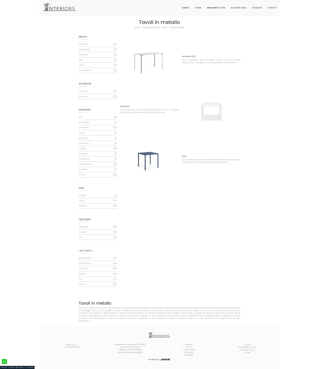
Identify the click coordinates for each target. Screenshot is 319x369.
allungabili (97, 226)
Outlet (247, 352)
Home (137, 27)
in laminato (97, 143)
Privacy (4, 367)
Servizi (189, 347)
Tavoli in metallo (176, 27)
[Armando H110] (149, 59)
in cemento (97, 122)
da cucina (97, 91)
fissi (97, 237)
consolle (97, 232)
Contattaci (189, 352)
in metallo (97, 169)
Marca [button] (83, 36)
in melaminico (97, 164)
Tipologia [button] (84, 219)
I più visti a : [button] (86, 250)
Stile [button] (81, 188)
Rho (97, 279)
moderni (97, 206)
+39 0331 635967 (134, 349)
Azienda (185, 7)
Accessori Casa (238, 7)
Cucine (198, 7)
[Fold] (149, 159)
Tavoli (164, 27)
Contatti (272, 7)
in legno (97, 148)
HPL (97, 117)
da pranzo (97, 96)
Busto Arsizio (97, 263)
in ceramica (97, 127)
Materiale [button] (85, 109)
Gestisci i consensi (26, 367)
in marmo (97, 153)
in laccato (97, 138)
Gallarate (97, 268)
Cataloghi (257, 7)
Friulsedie (97, 44)
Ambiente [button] (85, 83)
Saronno (97, 284)
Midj (97, 60)
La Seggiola (97, 49)
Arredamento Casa (216, 7)
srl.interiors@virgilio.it (132, 352)
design (97, 200)
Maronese (97, 54)
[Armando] (212, 109)
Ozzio (97, 65)
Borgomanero (97, 258)
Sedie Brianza (97, 70)
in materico (97, 159)
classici (97, 195)
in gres (97, 133)
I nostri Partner (189, 349)
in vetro (97, 174)
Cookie (12, 367)
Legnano (97, 273)
